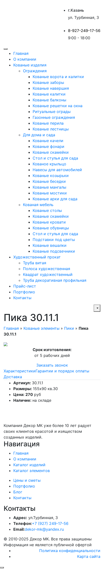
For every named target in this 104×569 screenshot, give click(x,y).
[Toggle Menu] (5, 49)
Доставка (13, 376)
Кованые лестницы (51, 129)
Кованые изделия (29, 65)
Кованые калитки (49, 94)
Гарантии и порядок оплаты (62, 371)
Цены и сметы (27, 480)
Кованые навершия (51, 88)
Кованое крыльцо (49, 163)
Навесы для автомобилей (57, 169)
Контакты (22, 297)
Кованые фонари (48, 146)
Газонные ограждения (54, 117)
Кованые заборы (48, 82)
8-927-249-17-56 (84, 30)
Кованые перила (48, 123)
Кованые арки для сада (55, 198)
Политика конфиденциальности (69, 550)
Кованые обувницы (51, 227)
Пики (69, 328)
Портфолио (24, 291)
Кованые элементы (41, 328)
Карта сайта (88, 556)
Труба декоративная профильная (54, 280)
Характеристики (20, 371)
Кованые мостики (50, 193)
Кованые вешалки (50, 245)
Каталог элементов (31, 470)
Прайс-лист (24, 286)
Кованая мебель (38, 204)
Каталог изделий (29, 464)
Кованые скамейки (51, 152)
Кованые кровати (49, 222)
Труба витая (34, 262)
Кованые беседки (49, 181)
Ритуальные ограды (52, 111)
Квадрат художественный (48, 274)
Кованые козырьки (51, 175)
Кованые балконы (49, 99)
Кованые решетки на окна (57, 105)
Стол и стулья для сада (55, 158)
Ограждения (35, 70)
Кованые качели (48, 140)
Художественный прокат (37, 257)
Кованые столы (47, 210)
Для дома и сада (39, 134)
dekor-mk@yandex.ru (44, 529)
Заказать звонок (52, 365)
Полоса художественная (46, 268)
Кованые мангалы (49, 187)
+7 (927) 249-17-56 (50, 523)
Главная (21, 53)
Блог (17, 491)
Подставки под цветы (54, 239)
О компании (24, 59)
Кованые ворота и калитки (58, 76)
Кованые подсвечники (54, 251)
